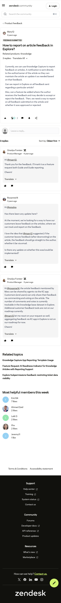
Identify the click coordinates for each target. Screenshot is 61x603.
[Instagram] (41, 579)
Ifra (13, 425)
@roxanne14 (13, 288)
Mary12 (10, 31)
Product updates (30, 536)
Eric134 (14, 398)
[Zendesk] (30, 595)
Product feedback (13, 23)
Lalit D (14, 416)
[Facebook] (24, 579)
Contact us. (40, 574)
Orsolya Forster (14, 150)
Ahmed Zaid (17, 407)
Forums (30, 520)
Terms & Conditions (17, 468)
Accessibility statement (41, 468)
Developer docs (29, 525)
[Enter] (5, 14)
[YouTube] (36, 579)
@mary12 (12, 159)
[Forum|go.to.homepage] (20, 5)
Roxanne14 (12, 197)
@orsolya (11, 207)
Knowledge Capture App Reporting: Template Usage (28, 360)
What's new (29, 552)
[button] (3, 6)
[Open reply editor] (30, 131)
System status (29, 499)
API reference (29, 530)
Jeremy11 (15, 434)
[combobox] (30, 14)
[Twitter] (19, 579)
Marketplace (29, 557)
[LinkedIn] (30, 579)
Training (29, 494)
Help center (29, 489)
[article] (30, 168)
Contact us (30, 504)
